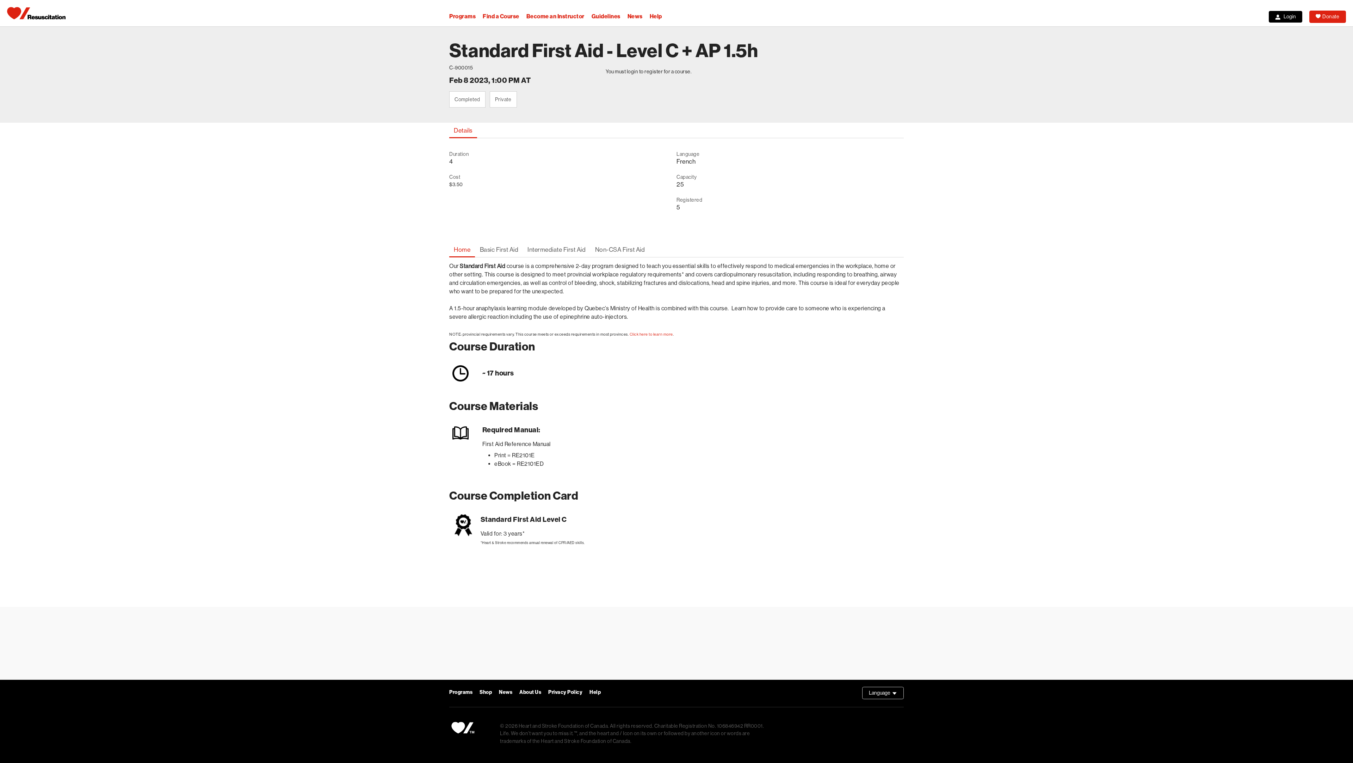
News (635, 16)
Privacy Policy (565, 692)
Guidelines (606, 16)
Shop (486, 692)
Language (886, 694)
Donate (1330, 16)
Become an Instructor (555, 16)
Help (656, 16)
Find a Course (501, 16)
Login (1290, 16)
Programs (462, 16)
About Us (530, 692)
